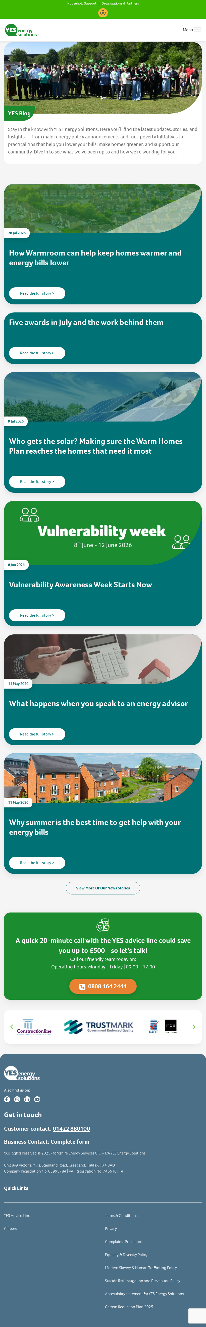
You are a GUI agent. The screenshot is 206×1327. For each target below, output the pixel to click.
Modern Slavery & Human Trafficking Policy (141, 1267)
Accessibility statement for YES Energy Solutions (144, 1293)
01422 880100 (71, 1129)
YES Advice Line (17, 1215)
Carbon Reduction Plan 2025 (129, 1306)
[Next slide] (194, 1027)
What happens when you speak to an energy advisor (99, 703)
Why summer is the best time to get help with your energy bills (95, 827)
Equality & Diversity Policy (126, 1254)
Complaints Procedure (123, 1241)
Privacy (111, 1228)
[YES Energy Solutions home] (103, 1073)
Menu (188, 30)
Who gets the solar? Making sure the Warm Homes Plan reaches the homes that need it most (96, 446)
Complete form (69, 1142)
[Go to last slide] (12, 1027)
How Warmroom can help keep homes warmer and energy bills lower (95, 257)
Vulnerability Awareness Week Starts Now (80, 584)
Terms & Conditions (121, 1215)
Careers (10, 1228)
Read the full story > (37, 293)
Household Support (81, 4)
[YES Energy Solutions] (21, 29)
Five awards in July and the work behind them (86, 322)
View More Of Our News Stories (103, 888)
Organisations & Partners (120, 4)
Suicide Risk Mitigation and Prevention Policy (142, 1280)
